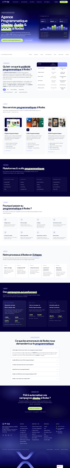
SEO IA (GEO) (34, 437)
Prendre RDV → (64, 1)
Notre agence (47, 1)
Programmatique (35, 430)
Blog (45, 434)
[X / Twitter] (3, 435)
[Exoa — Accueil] (5, 2)
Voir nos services (28, 40)
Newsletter (46, 436)
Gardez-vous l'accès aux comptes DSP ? (21, 378)
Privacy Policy (56, 449)
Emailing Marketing (35, 439)
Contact (56, 1)
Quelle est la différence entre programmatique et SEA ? (24, 374)
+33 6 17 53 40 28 (61, 426)
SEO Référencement (24, 428)
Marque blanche (47, 430)
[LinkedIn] (8, 435)
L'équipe (45, 426)
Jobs (45, 428)
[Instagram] (6, 435)
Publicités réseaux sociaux (37, 426)
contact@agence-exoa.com (61, 429)
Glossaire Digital (47, 439)
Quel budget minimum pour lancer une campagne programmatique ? (27, 350)
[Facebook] (11, 435)
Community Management (37, 428)
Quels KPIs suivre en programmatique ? (21, 369)
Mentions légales (50, 449)
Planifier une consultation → (35, 408)
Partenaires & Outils (48, 432)
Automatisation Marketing (37, 436)
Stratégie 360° (23, 432)
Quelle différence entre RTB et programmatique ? (23, 360)
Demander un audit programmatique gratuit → (12, 40)
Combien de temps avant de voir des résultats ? (23, 364)
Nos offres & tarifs (23, 434)
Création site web (23, 426)
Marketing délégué (23, 436)
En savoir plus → (8, 150)
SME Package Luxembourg (25, 439)
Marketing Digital (23, 441)
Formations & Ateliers (48, 437)
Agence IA (34, 434)
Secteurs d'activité (23, 443)
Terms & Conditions (64, 449)
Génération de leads (36, 432)
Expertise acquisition (24, 437)
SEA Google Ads (23, 430)
